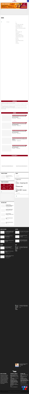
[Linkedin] (23, 389)
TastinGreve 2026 (19, 186)
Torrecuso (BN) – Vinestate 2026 (21, 190)
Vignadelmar (14, 148)
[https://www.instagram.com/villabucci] (18, 46)
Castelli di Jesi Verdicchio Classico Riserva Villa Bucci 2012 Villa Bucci (19, 147)
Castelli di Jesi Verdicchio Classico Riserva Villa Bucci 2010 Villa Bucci (19, 132)
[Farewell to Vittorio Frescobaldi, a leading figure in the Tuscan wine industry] (3, 205)
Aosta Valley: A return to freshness (24, 231)
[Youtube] (25, 389)
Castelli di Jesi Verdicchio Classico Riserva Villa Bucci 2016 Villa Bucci (19, 124)
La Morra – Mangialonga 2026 (22, 183)
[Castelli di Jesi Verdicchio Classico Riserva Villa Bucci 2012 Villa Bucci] (6, 148)
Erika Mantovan (22, 232)
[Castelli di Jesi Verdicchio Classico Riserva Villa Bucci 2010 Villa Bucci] (6, 133)
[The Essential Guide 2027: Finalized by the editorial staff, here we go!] (3, 177)
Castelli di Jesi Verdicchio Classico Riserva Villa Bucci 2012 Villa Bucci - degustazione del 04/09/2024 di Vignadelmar (18, 145)
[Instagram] (26, 387)
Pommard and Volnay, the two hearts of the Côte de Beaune (23, 240)
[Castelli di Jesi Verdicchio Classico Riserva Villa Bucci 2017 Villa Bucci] (6, 118)
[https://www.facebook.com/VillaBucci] (16, 46)
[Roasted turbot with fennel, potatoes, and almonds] (2, 248)
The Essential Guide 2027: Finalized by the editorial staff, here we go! (9, 176)
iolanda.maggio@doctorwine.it (24, 379)
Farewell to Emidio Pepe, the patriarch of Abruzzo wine (9, 209)
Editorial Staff (22, 237)
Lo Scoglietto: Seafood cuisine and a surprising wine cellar (9, 256)
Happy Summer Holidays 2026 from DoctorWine (9, 241)
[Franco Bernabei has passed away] (3, 219)
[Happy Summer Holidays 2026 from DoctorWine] (2, 241)
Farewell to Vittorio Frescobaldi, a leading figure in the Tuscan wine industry (9, 205)
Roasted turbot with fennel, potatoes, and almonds (8, 247)
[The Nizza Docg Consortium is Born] (3, 223)
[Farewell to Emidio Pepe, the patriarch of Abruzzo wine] (3, 210)
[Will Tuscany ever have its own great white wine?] (2, 237)
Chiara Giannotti (14, 125)
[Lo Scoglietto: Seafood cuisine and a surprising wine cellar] (2, 256)
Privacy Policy (19, 391)
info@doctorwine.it (14, 379)
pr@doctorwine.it (25, 381)
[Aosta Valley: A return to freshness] (17, 232)
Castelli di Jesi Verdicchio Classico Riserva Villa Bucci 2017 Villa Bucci (19, 117)
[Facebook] (22, 387)
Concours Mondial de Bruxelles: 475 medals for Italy (9, 214)
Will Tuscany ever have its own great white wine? (8, 236)
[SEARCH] (27, 176)
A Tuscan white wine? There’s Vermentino (23, 236)
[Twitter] (24, 387)
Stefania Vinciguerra (8, 237)
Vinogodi (21, 241)
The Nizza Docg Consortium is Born (9, 222)
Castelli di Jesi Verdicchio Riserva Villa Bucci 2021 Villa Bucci (19, 139)
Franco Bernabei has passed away (9, 218)
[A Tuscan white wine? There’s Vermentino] (17, 236)
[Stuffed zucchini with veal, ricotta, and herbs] (2, 252)
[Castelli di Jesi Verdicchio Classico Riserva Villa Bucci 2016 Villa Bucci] (6, 126)
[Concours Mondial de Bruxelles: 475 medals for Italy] (3, 214)
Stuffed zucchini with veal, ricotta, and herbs (9, 251)
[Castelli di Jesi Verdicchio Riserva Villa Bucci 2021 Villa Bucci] (6, 141)
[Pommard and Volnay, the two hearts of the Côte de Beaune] (17, 241)
